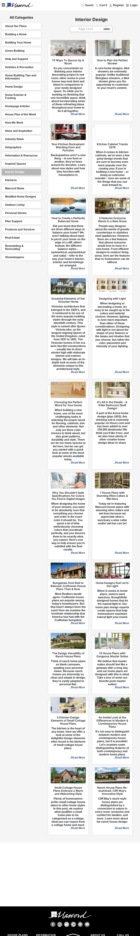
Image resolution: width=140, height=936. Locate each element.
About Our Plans (16, 26)
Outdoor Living (15, 204)
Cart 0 (103, 5)
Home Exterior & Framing (15, 96)
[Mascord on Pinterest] (80, 924)
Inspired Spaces (15, 163)
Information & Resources (21, 155)
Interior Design (14, 171)
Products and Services (20, 229)
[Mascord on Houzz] (73, 924)
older (106, 29)
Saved (89, 5)
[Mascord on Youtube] (87, 924)
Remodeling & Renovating (14, 247)
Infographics (13, 147)
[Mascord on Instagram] (59, 924)
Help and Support (16, 59)
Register (118, 5)
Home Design (14, 86)
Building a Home (16, 34)
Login (133, 5)
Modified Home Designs (20, 196)
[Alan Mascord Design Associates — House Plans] (70, 5)
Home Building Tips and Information (20, 77)
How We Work (14, 122)
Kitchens (11, 180)
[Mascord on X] (66, 924)
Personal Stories (16, 213)
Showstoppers (14, 257)
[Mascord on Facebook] (52, 924)
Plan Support (13, 221)
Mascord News (14, 188)
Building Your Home (18, 42)
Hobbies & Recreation (19, 67)
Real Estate (12, 237)
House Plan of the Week (20, 114)
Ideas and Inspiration (18, 130)
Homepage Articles (17, 106)
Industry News (14, 139)
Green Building (15, 50)
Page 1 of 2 (86, 29)
